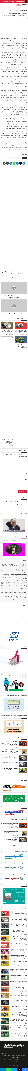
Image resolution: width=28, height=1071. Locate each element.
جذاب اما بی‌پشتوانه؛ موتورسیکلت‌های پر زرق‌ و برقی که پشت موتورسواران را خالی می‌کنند (14, 596)
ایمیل (25, 479)
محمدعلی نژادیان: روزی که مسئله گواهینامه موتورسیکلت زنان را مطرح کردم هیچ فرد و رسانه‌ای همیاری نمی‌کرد (14, 541)
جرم (10, 158)
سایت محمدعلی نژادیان (22, 627)
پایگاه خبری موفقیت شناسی (21, 624)
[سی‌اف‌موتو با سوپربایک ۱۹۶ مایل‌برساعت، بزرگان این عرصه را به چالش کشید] (5, 983)
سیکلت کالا (25, 612)
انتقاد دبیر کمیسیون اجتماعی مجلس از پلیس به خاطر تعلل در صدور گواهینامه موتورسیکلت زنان (7, 441)
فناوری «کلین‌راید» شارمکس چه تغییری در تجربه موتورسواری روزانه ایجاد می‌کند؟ (18, 970)
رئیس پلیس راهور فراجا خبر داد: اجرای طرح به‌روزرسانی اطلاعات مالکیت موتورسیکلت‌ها (19, 938)
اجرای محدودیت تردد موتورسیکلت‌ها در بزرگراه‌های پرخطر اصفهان (19, 956)
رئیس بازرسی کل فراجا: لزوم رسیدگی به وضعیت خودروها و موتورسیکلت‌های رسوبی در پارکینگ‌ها (19, 1014)
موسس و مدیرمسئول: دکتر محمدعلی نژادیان (17, 13)
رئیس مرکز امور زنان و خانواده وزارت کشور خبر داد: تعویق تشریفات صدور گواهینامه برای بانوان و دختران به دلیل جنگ (18, 1021)
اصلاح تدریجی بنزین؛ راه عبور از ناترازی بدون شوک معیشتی (19, 1007)
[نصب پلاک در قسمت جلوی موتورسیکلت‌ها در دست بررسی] (5, 977)
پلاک (20, 158)
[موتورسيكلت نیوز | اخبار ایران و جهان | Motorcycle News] (21, 5)
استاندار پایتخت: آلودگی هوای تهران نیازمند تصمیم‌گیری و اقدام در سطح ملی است (18, 1027)
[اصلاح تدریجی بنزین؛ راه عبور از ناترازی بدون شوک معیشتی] (5, 1008)
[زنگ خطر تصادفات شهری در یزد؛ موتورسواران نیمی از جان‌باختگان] (23, 758)
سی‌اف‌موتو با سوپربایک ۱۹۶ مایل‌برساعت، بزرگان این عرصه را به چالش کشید (18, 982)
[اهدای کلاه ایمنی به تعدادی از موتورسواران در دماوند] (23, 764)
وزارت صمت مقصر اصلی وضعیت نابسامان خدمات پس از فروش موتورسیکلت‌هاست (14, 593)
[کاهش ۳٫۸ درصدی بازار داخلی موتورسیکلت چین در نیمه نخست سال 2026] (5, 989)
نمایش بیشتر (14, 845)
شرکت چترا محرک (23, 609)
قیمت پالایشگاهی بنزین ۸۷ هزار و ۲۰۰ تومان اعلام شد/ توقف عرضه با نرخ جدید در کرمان (18, 995)
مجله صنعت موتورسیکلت (22, 618)
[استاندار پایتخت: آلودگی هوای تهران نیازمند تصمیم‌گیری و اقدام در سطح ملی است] (5, 1027)
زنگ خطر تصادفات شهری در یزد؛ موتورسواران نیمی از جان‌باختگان (11, 838)
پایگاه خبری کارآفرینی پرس (22, 621)
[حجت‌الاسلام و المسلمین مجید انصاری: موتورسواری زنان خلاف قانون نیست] (23, 770)
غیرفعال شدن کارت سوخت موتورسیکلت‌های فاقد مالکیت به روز (7, 331)
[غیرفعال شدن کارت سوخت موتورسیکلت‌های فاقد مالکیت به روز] (7, 325)
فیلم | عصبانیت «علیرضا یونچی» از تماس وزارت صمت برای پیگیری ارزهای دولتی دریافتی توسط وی (14, 517)
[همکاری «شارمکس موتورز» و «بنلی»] (5, 1002)
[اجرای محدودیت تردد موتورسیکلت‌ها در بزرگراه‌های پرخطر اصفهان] (5, 957)
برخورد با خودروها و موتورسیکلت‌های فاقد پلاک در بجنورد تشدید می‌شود (21, 331)
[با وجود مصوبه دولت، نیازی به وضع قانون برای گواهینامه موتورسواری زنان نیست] (5, 951)
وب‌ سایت (25, 485)
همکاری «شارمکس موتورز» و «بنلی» (20, 1000)
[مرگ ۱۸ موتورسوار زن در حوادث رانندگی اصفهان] (5, 945)
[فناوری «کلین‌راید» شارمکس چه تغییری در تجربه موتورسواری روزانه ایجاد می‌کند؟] (5, 971)
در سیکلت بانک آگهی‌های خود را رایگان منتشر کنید (14, 784)
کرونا (7, 158)
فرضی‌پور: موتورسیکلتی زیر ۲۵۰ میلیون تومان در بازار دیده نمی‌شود (12, 1)
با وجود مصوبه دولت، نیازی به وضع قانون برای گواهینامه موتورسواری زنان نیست (18, 950)
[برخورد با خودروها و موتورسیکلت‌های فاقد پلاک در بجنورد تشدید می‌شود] (21, 325)
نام (26, 473)
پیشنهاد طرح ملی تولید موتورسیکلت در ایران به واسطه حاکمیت (14, 600)
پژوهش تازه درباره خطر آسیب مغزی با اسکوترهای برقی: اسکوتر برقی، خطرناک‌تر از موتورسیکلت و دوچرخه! (18, 1034)
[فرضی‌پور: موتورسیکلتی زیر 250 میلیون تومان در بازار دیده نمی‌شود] (21, 339)
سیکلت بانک (24, 615)
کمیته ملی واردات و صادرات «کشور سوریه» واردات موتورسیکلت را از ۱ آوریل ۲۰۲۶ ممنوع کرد (10, 751)
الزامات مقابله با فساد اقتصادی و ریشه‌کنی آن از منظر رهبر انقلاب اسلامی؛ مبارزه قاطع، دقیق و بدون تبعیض (14, 589)
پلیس (17, 158)
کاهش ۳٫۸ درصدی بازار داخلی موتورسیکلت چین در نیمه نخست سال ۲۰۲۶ (19, 989)
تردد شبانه (13, 158)
